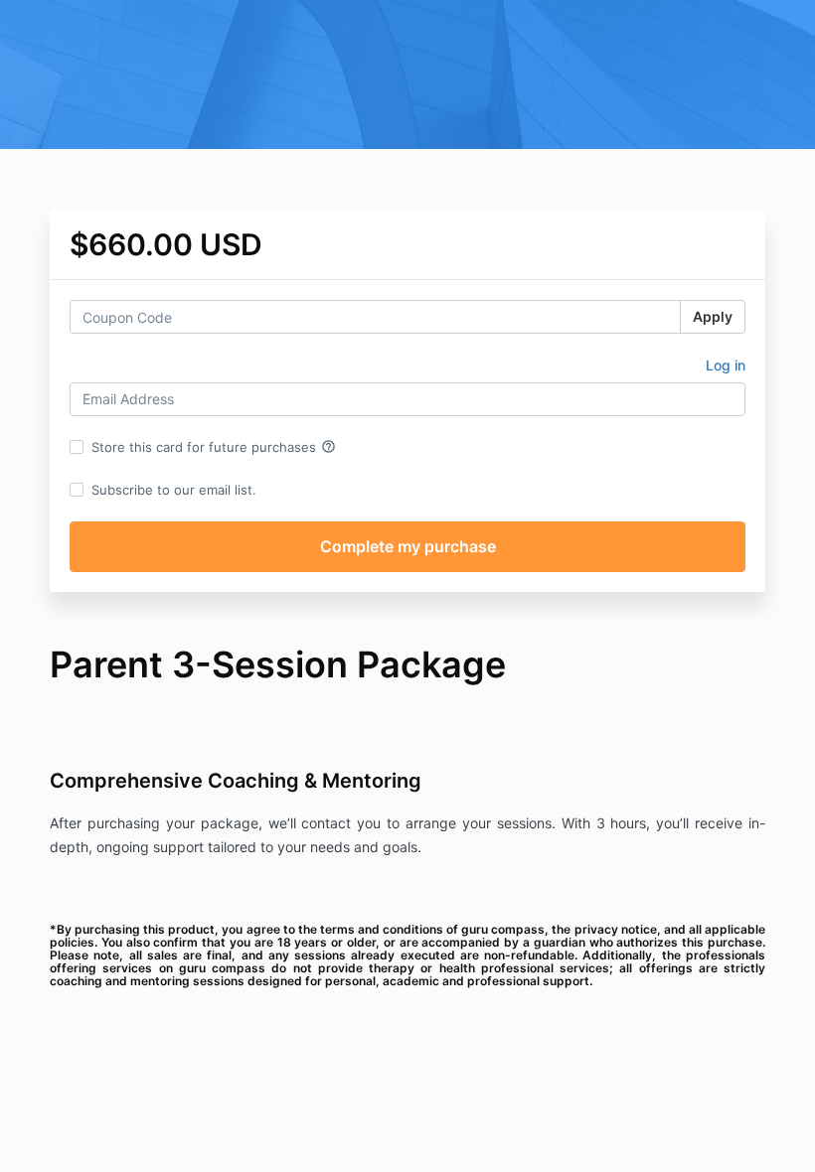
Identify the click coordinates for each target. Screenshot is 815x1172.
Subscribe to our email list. (173, 490)
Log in (725, 365)
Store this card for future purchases (213, 447)
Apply (713, 316)
